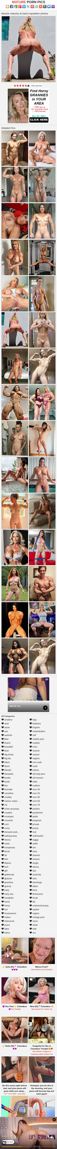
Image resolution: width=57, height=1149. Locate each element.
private (35, 824)
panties (36, 809)
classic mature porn (14, 801)
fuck (6, 867)
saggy (35, 840)
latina (7, 933)
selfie (35, 843)
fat (5, 855)
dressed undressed (13, 832)
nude (34, 766)
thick (34, 890)
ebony (7, 840)
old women (37, 778)
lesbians (36, 723)
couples (8, 812)
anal (6, 723)
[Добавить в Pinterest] (32, 6)
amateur (8, 720)
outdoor (36, 785)
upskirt (35, 909)
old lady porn (38, 774)
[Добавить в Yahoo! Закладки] (53, 6)
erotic (7, 843)
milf (34, 735)
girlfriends (9, 874)
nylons (35, 770)
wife (34, 929)
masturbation (38, 731)
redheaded (37, 836)
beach (7, 743)
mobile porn (38, 739)
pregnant (36, 820)
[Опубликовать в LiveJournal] (28, 6)
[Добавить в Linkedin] (24, 6)
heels (7, 902)
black (7, 766)
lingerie (36, 727)
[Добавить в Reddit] (36, 6)
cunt (6, 824)
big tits (7, 758)
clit (5, 805)
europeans (9, 847)
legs (34, 720)
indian (7, 917)
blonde (7, 770)
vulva (35, 921)
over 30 (36, 789)
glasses (8, 878)
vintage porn (38, 917)
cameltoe (8, 793)
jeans (7, 925)
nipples (36, 758)
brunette (8, 789)
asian (7, 727)
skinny (35, 867)
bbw (6, 739)
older (34, 781)
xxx (34, 933)
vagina (35, 913)
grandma (8, 882)
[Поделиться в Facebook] (11, 6)
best (6, 750)
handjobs (9, 898)
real (34, 832)
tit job (35, 898)
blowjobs (8, 774)
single (35, 863)
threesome (37, 894)
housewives (10, 913)
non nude (37, 762)
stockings (37, 882)
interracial (9, 921)
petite (35, 816)
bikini (7, 762)
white (35, 925)
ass (6, 731)
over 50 (36, 797)
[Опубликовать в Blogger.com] (7, 6)
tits (33, 902)
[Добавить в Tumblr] (44, 6)
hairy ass (8, 894)
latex (6, 929)
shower (36, 859)
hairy (6, 890)
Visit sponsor (36, 86)
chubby (8, 797)
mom (34, 747)
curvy (7, 828)
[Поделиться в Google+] (20, 6)
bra (6, 785)
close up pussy (11, 809)
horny (7, 905)
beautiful (8, 747)
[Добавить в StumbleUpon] (40, 6)
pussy (35, 828)
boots (7, 781)
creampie (9, 816)
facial (7, 851)
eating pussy (10, 836)
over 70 (36, 805)
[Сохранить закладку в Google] (15, 6)
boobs (7, 778)
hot (5, 909)
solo (34, 878)
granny (7, 886)
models (36, 743)
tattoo (35, 886)
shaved (36, 855)
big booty (8, 754)
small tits (36, 874)
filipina (7, 863)
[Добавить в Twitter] (49, 6)
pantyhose (37, 812)
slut (34, 871)
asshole (8, 735)
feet (6, 859)
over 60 (36, 801)
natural (35, 754)
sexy (34, 851)
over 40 (36, 793)
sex (34, 847)
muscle (36, 750)
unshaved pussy (40, 905)
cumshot (8, 820)
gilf (5, 871)
